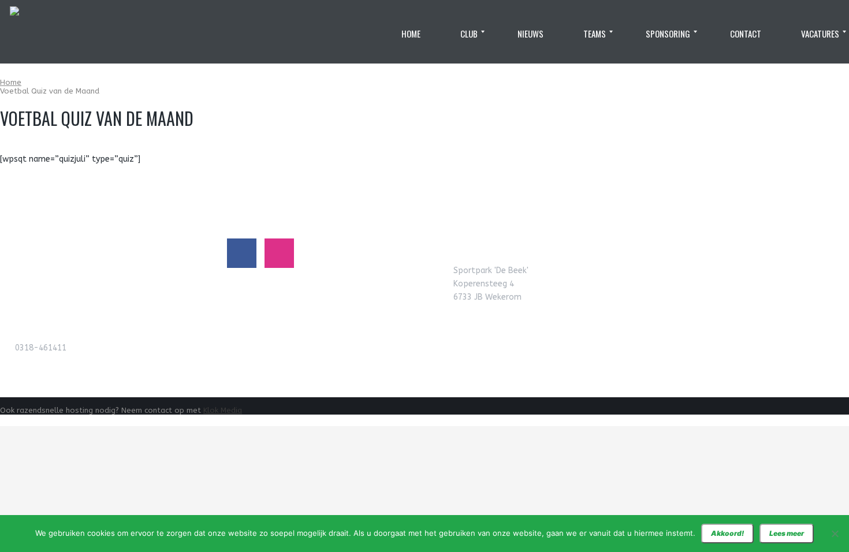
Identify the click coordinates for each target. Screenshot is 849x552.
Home (10, 82)
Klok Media (222, 410)
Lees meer (786, 533)
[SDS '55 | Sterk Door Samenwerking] (14, 32)
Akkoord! (727, 533)
